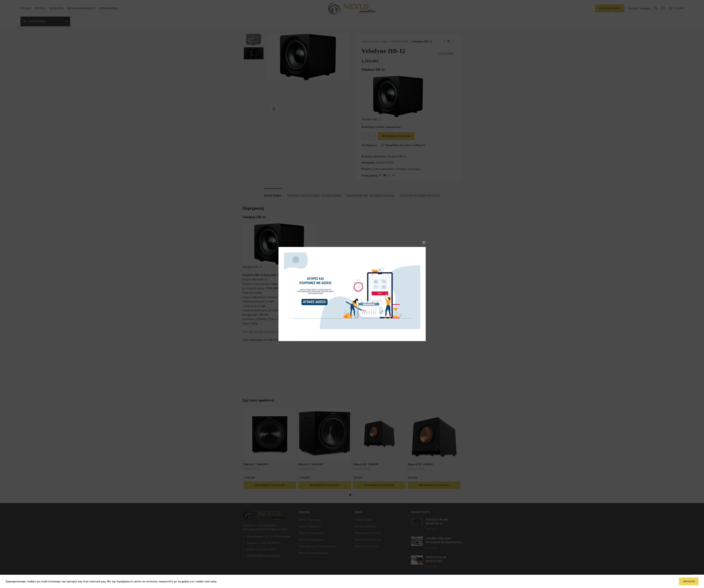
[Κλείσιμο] (423, 242)
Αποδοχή (689, 581)
